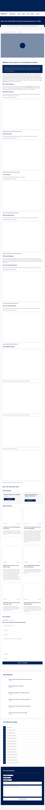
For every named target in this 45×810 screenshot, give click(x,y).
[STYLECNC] (4, 13)
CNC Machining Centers (11, 735)
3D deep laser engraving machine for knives (11, 171)
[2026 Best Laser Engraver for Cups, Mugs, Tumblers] (12, 553)
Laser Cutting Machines (11, 743)
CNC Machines (12, 13)
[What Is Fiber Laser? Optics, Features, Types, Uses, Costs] (12, 590)
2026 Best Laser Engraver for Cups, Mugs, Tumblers (19, 692)
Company (32, 13)
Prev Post (10, 499)
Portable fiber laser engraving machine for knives (12, 131)
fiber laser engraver (29, 86)
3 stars (5, 620)
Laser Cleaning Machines (12, 751)
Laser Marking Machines (11, 746)
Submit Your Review (22, 662)
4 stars (6, 620)
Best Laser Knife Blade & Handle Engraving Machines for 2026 (21, 21)
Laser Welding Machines (11, 749)
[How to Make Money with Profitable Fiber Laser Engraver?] (33, 553)
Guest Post (6, 654)
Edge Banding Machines (11, 738)
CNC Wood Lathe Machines (12, 759)
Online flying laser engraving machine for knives (11, 253)
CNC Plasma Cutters (11, 730)
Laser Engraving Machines (12, 754)
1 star (3, 620)
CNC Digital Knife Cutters (12, 757)
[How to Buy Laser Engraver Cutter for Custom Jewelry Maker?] (33, 514)
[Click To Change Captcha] (39, 658)
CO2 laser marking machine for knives (10, 343)
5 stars (7, 620)
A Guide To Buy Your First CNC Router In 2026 (18, 712)
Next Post (29, 500)
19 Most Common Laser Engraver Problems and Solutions (20, 679)
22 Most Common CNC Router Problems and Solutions (19, 699)
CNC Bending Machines (11, 740)
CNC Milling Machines (11, 732)
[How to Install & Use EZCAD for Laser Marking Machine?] (33, 590)
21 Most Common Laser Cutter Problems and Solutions (20, 706)
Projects (19, 13)
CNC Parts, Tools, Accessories (12, 762)
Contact (38, 13)
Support (24, 13)
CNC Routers (9, 727)
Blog (28, 13)
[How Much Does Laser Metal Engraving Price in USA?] (12, 514)
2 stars (4, 620)
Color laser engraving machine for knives (10, 212)
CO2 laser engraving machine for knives (10, 303)
